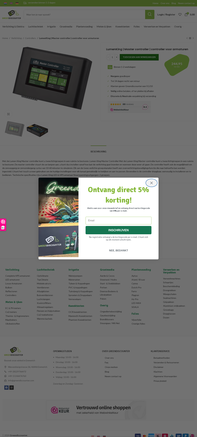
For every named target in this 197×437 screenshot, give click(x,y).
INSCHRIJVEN (118, 230)
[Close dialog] (151, 183)
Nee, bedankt (118, 250)
